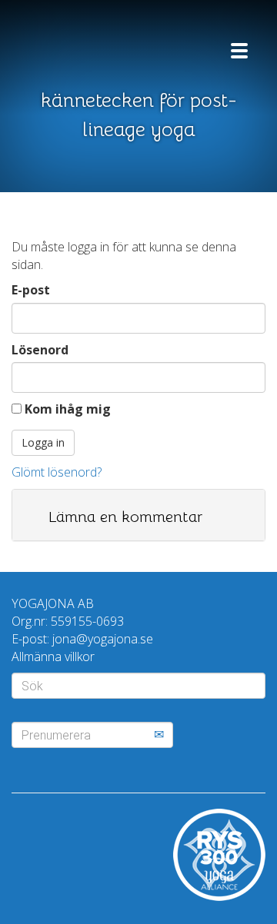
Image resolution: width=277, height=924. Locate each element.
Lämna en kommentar (125, 517)
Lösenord (40, 349)
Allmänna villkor (53, 656)
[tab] (138, 515)
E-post (31, 289)
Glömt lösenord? (57, 472)
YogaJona (104, 44)
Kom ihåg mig (66, 409)
